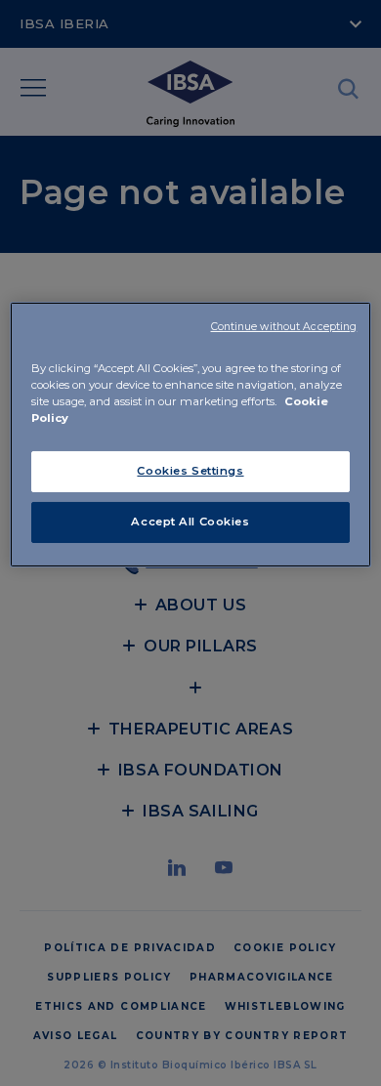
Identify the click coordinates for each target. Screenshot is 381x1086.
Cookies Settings (190, 471)
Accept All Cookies (190, 521)
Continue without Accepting (284, 326)
